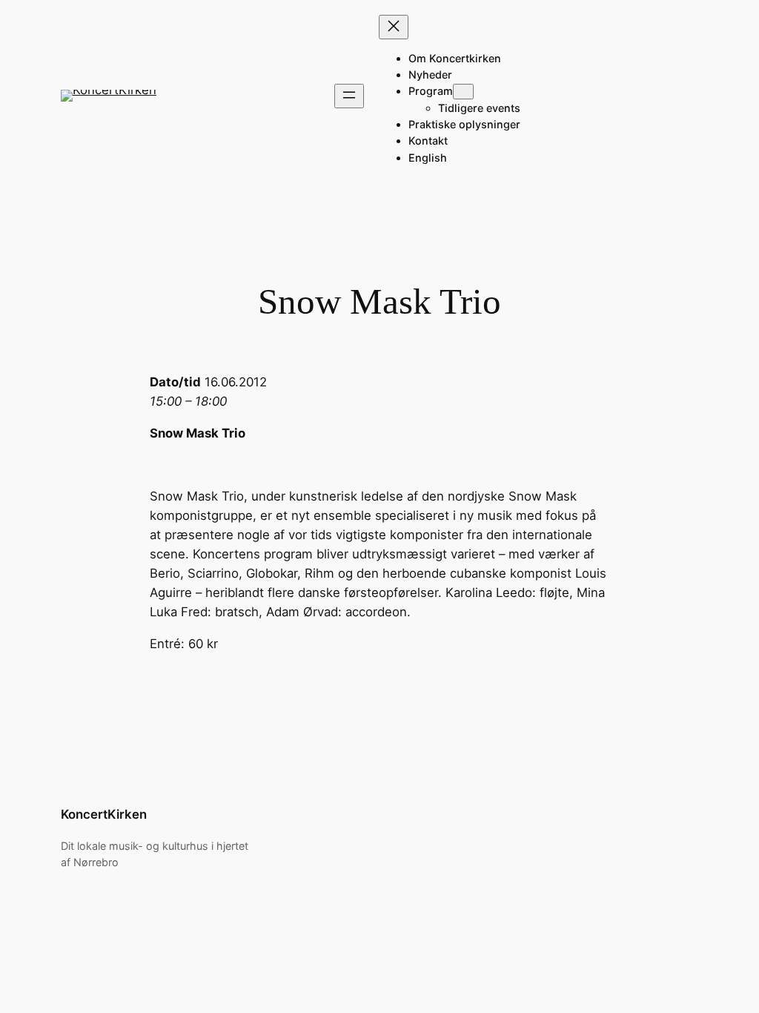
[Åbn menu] (349, 96)
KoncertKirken (104, 814)
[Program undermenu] (463, 91)
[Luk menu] (393, 27)
